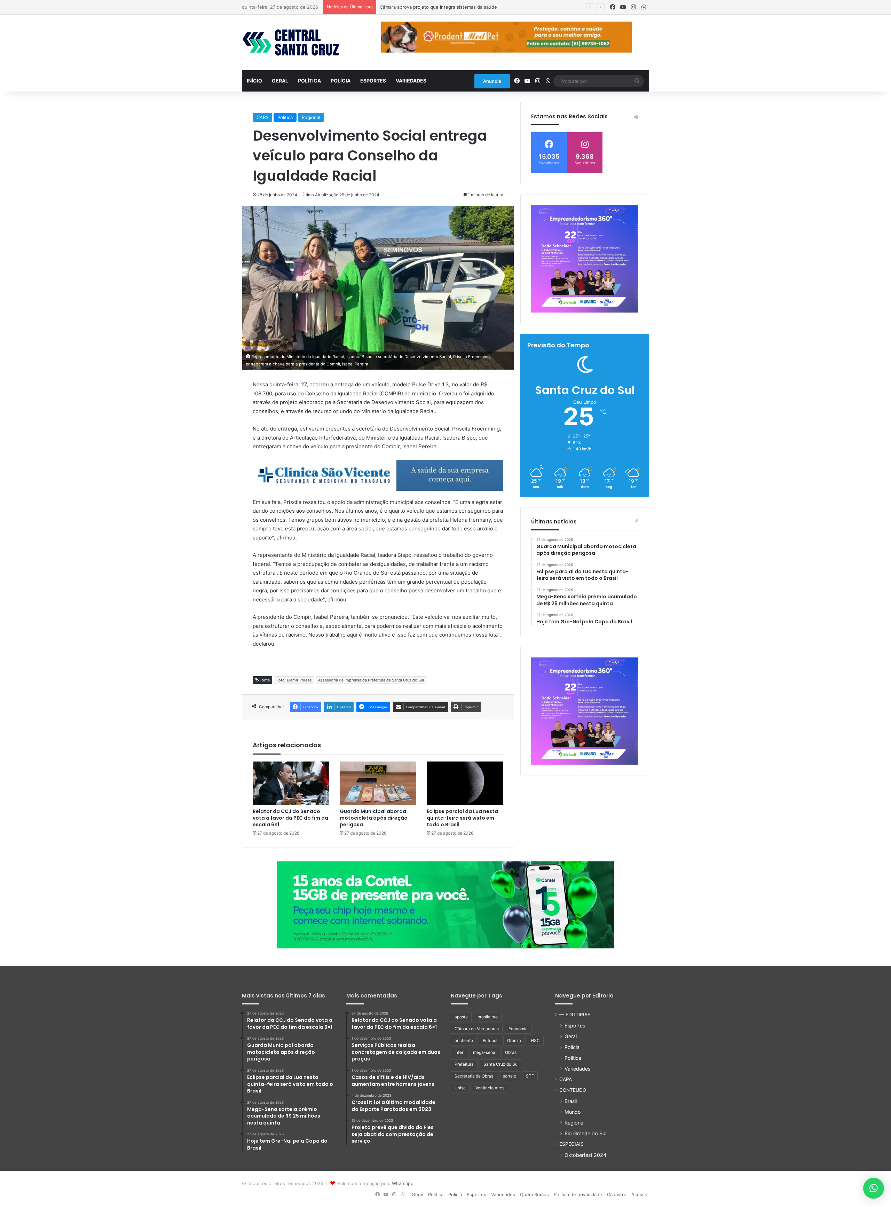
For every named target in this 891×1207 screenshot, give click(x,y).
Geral (280, 81)
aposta (461, 1016)
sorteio (509, 1076)
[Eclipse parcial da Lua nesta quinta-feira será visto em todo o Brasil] (465, 783)
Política (309, 81)
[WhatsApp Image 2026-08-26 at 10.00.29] (584, 259)
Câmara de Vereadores (477, 1028)
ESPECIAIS (571, 1144)
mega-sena (484, 1052)
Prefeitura (464, 1064)
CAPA (262, 117)
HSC (535, 1040)
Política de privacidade (578, 1194)
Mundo (573, 1112)
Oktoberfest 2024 (585, 1155)
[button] (873, 1188)
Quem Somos (534, 1194)
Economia (518, 1028)
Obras (511, 1052)
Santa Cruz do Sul (501, 1064)
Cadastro (616, 1194)
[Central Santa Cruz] (290, 42)
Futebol (490, 1040)
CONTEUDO (572, 1090)
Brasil (571, 1101)
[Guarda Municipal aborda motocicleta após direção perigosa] (378, 783)
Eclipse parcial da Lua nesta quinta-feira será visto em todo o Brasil (462, 818)
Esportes (373, 81)
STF (530, 1076)
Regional (311, 117)
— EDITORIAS (575, 1014)
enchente (464, 1040)
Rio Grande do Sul (585, 1133)
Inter (459, 1052)
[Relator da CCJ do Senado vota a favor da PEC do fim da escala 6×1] (291, 783)
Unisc (460, 1087)
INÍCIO (254, 81)
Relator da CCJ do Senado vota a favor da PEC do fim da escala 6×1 (290, 818)
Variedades (411, 81)
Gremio (514, 1040)
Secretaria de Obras (474, 1076)
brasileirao (488, 1016)
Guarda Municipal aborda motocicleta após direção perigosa (374, 818)
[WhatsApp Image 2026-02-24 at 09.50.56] (445, 904)
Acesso (639, 1194)
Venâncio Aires (489, 1087)
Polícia (340, 81)
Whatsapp (402, 1183)
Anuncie (492, 81)
